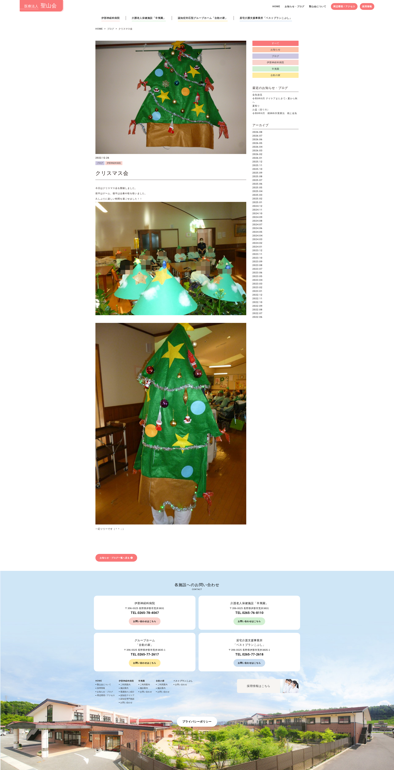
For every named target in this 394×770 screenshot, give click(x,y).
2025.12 (257, 161)
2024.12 (257, 206)
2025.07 (257, 180)
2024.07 (257, 224)
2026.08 (257, 132)
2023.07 (257, 269)
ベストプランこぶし (183, 681)
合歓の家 (275, 75)
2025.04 (257, 191)
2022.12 (257, 294)
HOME (276, 6)
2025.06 (257, 183)
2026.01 (257, 158)
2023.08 (257, 265)
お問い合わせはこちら (144, 621)
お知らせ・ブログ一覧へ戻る (115, 558)
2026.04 (257, 146)
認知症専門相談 (127, 699)
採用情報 (367, 6)
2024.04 (257, 235)
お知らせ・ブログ (294, 6)
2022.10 (257, 302)
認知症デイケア (127, 695)
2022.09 (257, 306)
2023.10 (257, 257)
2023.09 (257, 261)
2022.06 (257, 317)
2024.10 (257, 213)
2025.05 (257, 187)
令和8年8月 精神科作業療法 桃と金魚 (274, 113)
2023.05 (257, 276)
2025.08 (257, 176)
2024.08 (257, 220)
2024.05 (257, 232)
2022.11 (257, 298)
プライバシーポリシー (197, 721)
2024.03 (257, 239)
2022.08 (257, 309)
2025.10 (257, 169)
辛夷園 (275, 69)
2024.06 (257, 228)
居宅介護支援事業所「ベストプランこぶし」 (266, 18)
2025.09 (257, 172)
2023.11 (257, 254)
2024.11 (257, 209)
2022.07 (257, 313)
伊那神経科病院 (110, 18)
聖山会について (317, 6)
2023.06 (257, 272)
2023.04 (257, 280)
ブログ (110, 28)
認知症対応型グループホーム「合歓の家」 (203, 18)
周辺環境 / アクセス (344, 6)
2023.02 (257, 287)
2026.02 (257, 154)
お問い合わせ (126, 702)
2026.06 (257, 139)
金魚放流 (257, 94)
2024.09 (257, 217)
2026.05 (257, 143)
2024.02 (257, 243)
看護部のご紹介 (127, 692)
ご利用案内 (125, 684)
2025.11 (257, 165)
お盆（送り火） (261, 109)
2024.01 (257, 246)
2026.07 (257, 135)
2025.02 (257, 198)
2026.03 (257, 150)
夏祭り (256, 105)
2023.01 (257, 291)
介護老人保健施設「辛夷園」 (149, 18)
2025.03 (257, 195)
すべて (275, 43)
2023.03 (257, 283)
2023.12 (257, 250)
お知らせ (275, 49)
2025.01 (257, 202)
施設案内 (124, 688)
